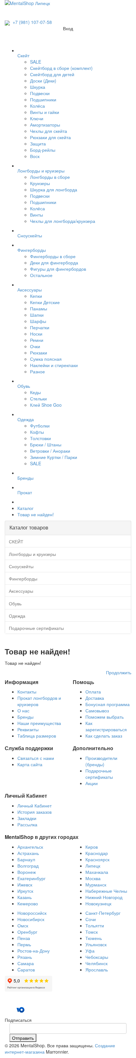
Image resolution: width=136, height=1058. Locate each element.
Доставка (94, 698)
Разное (37, 371)
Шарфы (38, 321)
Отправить (23, 1038)
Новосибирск (30, 919)
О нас (23, 710)
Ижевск (24, 884)
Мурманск (95, 884)
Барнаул (26, 859)
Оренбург (27, 932)
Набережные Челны (106, 891)
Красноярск (97, 859)
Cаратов (26, 969)
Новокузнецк (98, 903)
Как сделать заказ (103, 736)
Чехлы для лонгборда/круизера (62, 221)
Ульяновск (96, 944)
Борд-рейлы (42, 150)
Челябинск (96, 963)
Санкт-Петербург (103, 913)
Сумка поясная (46, 359)
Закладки (26, 818)
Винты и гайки (44, 112)
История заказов (34, 812)
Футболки (40, 425)
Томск (91, 932)
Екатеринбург (31, 878)
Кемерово (27, 903)
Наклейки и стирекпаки (54, 365)
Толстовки (40, 438)
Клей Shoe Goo (46, 405)
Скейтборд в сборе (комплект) (61, 68)
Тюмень (93, 938)
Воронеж (26, 872)
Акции (91, 783)
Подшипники (43, 99)
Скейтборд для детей (52, 74)
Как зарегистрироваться (106, 726)
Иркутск (25, 891)
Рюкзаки (38, 352)
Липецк (92, 866)
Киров (91, 847)
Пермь (24, 944)
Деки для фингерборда (54, 262)
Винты (36, 215)
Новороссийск (31, 913)
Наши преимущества (39, 723)
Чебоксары (96, 957)
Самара (25, 963)
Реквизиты (28, 729)
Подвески (40, 93)
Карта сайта (29, 764)
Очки (35, 346)
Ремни (36, 340)
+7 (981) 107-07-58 (31, 22)
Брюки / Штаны (45, 444)
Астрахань (28, 853)
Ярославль (96, 969)
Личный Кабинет (34, 805)
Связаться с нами (35, 758)
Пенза (23, 938)
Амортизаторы (45, 125)
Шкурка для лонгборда (53, 189)
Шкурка (37, 87)
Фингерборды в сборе (53, 256)
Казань (24, 897)
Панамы (38, 308)
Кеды (35, 392)
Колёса (37, 106)
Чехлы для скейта (48, 131)
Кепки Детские (45, 302)
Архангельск (30, 847)
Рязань (24, 957)
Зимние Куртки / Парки (53, 457)
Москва (93, 878)
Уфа (90, 951)
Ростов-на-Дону (33, 951)
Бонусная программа (107, 704)
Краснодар (96, 853)
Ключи (36, 118)
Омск (22, 925)
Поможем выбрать (104, 717)
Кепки (36, 296)
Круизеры (40, 183)
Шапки (37, 315)
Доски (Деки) (43, 80)
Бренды (25, 717)
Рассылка (27, 824)
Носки (36, 334)
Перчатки (39, 327)
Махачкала (96, 872)
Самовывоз (97, 710)
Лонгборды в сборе (50, 177)
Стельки (38, 398)
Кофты (37, 432)
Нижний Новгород (103, 897)
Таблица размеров (36, 736)
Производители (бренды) (101, 761)
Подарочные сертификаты (99, 773)
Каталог (25, 508)
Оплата (93, 691)
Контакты (26, 691)
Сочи (90, 919)
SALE (35, 62)
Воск (35, 156)
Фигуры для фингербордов (58, 269)
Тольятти (94, 925)
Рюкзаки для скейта (50, 137)
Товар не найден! (35, 514)
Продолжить (118, 672)
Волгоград (28, 866)
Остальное (41, 275)
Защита (38, 143)
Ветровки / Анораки (50, 451)
